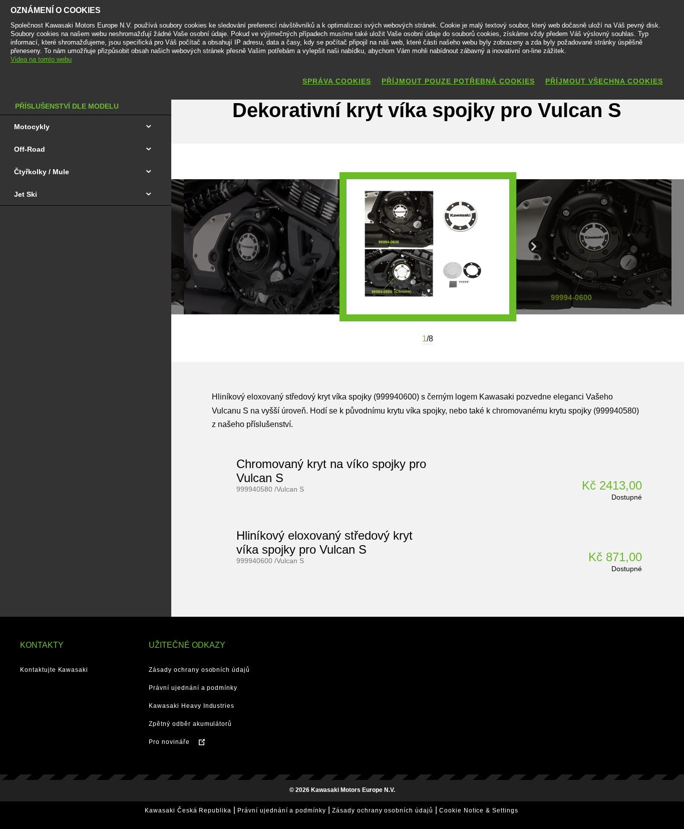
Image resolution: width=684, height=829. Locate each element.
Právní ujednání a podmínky (193, 687)
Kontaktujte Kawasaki (54, 669)
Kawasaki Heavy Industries (191, 705)
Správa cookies (336, 81)
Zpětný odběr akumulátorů (190, 723)
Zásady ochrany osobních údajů (199, 669)
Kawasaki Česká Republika (188, 810)
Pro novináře (169, 741)
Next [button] (533, 246)
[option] (428, 246)
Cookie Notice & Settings (478, 810)
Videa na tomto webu (41, 59)
